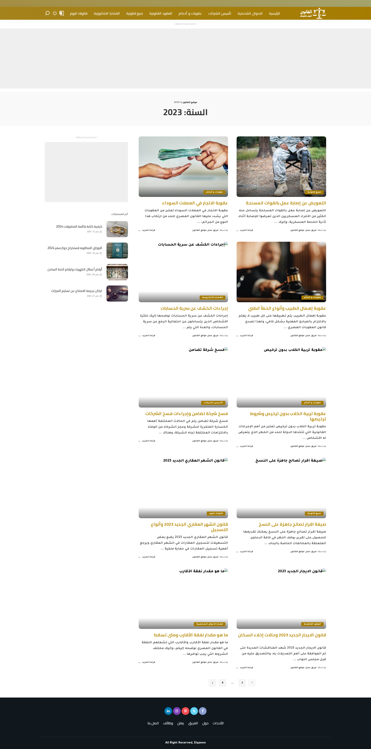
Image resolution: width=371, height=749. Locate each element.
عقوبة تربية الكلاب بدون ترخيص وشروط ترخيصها (288, 416)
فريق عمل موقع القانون (303, 230)
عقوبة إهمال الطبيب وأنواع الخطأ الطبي (287, 308)
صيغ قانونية (314, 192)
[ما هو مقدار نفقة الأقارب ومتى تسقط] (183, 598)
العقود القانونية (312, 624)
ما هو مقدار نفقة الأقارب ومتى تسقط (191, 635)
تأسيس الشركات (213, 403)
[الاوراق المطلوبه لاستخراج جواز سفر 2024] (117, 251)
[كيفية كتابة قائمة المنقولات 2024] (117, 229)
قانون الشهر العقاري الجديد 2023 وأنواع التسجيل (189, 526)
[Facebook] (203, 711)
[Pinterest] (185, 711)
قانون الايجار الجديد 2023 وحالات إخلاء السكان (282, 635)
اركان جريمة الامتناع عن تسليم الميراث (76, 291)
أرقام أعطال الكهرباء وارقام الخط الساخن (74, 269)
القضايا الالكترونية (212, 297)
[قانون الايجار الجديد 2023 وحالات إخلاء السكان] (281, 598)
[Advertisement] (185, 59)
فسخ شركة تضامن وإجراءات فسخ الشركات (186, 413)
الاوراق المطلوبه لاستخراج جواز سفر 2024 (74, 248)
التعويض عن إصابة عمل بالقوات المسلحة (286, 203)
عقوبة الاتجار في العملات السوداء (195, 203)
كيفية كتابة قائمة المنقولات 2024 (79, 226)
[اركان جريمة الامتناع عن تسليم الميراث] (117, 293)
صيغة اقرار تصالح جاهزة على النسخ (292, 524)
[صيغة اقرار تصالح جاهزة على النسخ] (281, 488)
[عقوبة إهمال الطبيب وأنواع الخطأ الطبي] (281, 272)
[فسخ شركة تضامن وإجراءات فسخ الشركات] (183, 377)
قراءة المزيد (246, 230)
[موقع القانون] (312, 13)
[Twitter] (194, 711)
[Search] (47, 13)
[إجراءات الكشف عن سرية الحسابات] (183, 272)
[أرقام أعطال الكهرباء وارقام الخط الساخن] (117, 272)
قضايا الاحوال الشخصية (209, 624)
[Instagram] (177, 711)
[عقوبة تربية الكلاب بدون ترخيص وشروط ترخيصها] (281, 377)
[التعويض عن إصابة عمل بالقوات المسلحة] (281, 166)
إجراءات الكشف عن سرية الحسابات (194, 308)
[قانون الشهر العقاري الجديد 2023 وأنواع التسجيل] (183, 488)
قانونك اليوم (216, 513)
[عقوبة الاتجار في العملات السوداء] (183, 166)
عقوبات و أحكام (214, 192)
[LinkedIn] (168, 711)
